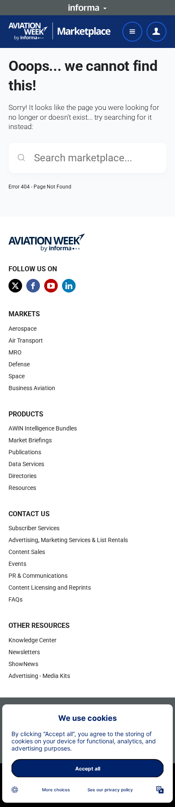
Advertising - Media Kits (39, 675)
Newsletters (24, 652)
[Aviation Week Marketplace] (59, 31)
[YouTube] (51, 285)
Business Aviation (31, 388)
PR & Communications (38, 575)
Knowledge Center (32, 640)
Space (16, 376)
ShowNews (23, 664)
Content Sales (26, 551)
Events (17, 563)
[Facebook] (33, 285)
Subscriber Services (33, 528)
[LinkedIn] (69, 285)
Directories (22, 475)
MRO (15, 352)
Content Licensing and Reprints (49, 587)
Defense (19, 364)
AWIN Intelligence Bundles (42, 428)
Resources (22, 487)
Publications (24, 452)
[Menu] (132, 32)
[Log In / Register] (157, 32)
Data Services (26, 464)
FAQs (15, 599)
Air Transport (25, 340)
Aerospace (22, 328)
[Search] (21, 158)
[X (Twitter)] (15, 285)
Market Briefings (30, 440)
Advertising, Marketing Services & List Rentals (68, 540)
